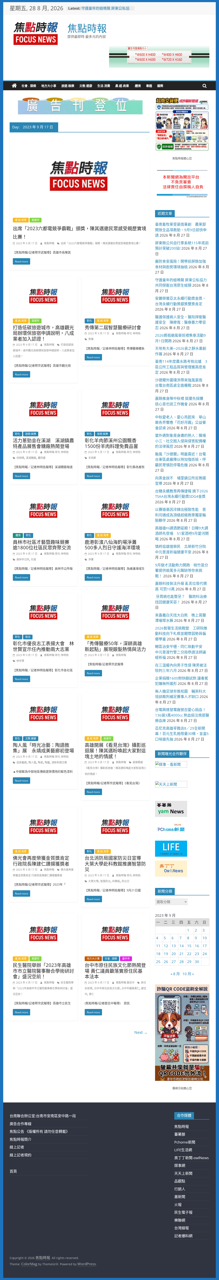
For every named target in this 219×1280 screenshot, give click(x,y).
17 (205, 945)
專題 (149, 86)
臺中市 (126, 958)
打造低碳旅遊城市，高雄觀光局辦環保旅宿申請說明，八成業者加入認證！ (43, 333)
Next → (141, 1032)
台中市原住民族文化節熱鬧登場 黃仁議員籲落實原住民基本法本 (115, 970)
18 (158, 953)
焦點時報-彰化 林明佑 (128, 333)
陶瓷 (40, 762)
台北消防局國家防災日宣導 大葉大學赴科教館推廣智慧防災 (115, 863)
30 (197, 961)
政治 (27, 637)
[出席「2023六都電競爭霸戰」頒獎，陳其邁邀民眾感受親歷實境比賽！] (80, 138)
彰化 (89, 321)
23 (197, 953)
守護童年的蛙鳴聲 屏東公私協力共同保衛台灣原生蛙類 (105, 10)
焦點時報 (87, 28)
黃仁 (91, 994)
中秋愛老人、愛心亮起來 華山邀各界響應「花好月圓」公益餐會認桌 (180, 422)
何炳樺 (20, 458)
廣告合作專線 (20, 1123)
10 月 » (188, 973)
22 (189, 953)
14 (181, 945)
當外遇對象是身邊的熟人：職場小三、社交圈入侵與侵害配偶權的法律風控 (180, 441)
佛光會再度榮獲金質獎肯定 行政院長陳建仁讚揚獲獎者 (41, 861)
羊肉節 (92, 458)
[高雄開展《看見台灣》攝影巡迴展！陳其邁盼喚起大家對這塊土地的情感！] (115, 696)
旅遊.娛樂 (67, 86)
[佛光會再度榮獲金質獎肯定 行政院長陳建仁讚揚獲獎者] (44, 809)
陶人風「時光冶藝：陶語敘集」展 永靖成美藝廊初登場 (43, 748)
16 (197, 945)
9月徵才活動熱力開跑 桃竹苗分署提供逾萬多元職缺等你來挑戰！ (181, 570)
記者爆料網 (183, 1235)
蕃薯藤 (179, 1134)
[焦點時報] (14, 85)
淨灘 (90, 559)
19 (166, 953)
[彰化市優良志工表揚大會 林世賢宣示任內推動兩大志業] (44, 595)
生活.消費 (103, 86)
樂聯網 (179, 1220)
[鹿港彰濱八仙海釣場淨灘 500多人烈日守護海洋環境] (115, 493)
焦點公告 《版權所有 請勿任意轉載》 (40, 1131)
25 (158, 961)
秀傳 (90, 339)
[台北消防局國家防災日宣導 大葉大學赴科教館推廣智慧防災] (115, 809)
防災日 (125, 881)
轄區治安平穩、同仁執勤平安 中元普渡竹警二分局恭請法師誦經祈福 (180, 652)
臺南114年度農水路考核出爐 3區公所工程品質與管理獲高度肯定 (181, 367)
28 (181, 961)
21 (181, 953)
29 (189, 961)
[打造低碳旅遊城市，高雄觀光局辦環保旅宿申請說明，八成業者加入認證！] (44, 279)
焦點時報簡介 (20, 1139)
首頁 (13, 1171)
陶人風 (32, 762)
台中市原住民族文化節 (107, 988)
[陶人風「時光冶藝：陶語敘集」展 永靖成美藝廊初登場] (44, 696)
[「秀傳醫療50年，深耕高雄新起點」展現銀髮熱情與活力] (115, 595)
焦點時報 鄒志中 (125, 982)
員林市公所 (22, 559)
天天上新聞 (183, 1173)
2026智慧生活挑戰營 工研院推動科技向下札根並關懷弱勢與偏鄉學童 (181, 633)
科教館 (116, 881)
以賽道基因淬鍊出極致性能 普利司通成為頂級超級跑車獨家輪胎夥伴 (180, 515)
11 (158, 945)
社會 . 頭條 (29, 86)
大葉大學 (93, 881)
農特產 (42, 458)
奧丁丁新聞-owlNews (191, 1157)
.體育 (137, 86)
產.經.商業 (122, 86)
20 (174, 953)
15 (189, 945)
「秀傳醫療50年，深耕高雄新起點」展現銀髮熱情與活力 (115, 646)
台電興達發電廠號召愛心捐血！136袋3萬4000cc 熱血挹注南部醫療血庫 (182, 715)
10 (205, 937)
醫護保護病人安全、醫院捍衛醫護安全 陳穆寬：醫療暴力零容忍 (180, 322)
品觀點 (179, 1181)
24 (205, 953)
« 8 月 (175, 973)
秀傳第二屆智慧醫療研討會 (113, 327)
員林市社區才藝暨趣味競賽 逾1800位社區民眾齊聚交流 (43, 545)
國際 (160, 86)
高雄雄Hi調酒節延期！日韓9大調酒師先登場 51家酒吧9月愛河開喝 (182, 533)
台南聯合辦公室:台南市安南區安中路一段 (43, 1115)
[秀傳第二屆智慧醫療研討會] (115, 279)
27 (174, 961)
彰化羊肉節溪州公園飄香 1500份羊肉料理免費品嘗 (113, 443)
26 (166, 961)
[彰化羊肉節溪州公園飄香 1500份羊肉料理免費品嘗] (115, 392)
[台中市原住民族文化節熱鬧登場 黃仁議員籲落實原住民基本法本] (115, 916)
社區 (33, 559)
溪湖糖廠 (31, 458)
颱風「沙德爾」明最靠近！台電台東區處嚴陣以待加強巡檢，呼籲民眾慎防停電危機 (180, 459)
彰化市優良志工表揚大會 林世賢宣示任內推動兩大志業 (43, 646)
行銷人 (179, 1189)
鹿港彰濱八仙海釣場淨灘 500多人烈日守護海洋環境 (113, 545)
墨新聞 (179, 1196)
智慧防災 (105, 881)
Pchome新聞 (184, 1142)
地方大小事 (48, 86)
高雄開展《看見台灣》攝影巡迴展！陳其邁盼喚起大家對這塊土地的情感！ (115, 750)
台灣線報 (181, 1227)
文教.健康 (85, 86)
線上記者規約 (20, 1155)
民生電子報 (183, 1212)
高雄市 (35, 220)
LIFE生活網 (183, 1149)
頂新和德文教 (59, 762)
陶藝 (47, 762)
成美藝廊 (21, 762)
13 (174, 945)
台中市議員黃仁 (130, 988)
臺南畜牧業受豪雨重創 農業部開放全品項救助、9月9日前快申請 (181, 230)
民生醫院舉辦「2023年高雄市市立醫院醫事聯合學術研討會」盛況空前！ (43, 970)
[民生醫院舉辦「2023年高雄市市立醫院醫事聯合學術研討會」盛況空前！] (44, 916)
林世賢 (20, 661)
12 (166, 945)
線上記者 (17, 1147)
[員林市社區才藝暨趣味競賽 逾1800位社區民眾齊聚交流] (44, 493)
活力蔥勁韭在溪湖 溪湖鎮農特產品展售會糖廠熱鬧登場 (43, 443)
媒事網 (179, 1165)
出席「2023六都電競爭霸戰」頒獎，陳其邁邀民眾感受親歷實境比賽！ (101, 243)
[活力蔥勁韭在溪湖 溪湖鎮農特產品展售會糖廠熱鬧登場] (44, 392)
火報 (178, 1204)
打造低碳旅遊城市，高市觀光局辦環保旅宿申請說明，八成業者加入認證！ (43, 350)
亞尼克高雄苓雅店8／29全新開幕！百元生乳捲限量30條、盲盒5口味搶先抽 (182, 734)
